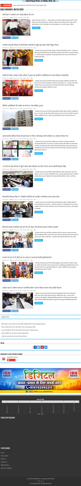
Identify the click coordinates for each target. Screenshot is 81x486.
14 (30, 408)
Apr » (42, 414)
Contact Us (4, 462)
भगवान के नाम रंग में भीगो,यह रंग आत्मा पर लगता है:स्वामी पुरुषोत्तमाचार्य (26, 257)
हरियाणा (31, 48)
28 (30, 412)
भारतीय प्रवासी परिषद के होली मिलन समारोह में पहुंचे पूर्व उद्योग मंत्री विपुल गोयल (30, 45)
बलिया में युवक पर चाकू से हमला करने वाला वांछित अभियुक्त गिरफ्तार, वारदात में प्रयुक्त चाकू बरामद (23, 324)
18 (74, 408)
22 (41, 410)
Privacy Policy (4, 456)
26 (7, 412)
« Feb (38, 414)
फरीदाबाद (24, 48)
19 (7, 410)
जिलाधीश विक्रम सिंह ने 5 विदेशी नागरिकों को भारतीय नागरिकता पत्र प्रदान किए (30, 196)
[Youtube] (42, 347)
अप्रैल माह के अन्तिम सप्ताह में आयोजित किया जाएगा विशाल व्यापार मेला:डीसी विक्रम (31, 288)
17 (63, 408)
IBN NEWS (37, 478)
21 (30, 410)
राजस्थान (24, 17)
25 (74, 410)
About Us (3, 459)
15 (41, 408)
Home (2, 452)
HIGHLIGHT (14, 17)
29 (41, 412)
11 (74, 406)
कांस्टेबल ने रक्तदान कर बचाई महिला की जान (18, 14)
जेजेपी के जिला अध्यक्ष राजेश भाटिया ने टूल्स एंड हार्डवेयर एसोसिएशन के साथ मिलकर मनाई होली (35, 75)
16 (53, 408)
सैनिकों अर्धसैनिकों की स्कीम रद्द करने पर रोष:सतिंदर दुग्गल (22, 105)
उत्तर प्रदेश (20, 17)
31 (63, 412)
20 (18, 410)
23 (53, 410)
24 (63, 410)
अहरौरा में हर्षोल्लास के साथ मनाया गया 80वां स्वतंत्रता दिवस (14, 333)
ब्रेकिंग (28, 48)
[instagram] (45, 347)
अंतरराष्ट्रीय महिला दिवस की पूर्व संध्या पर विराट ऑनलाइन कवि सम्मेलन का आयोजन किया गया (35, 136)
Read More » (36, 28)
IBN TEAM (51, 478)
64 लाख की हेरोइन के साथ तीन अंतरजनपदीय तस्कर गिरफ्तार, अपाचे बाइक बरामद (30, 5)
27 (18, 412)
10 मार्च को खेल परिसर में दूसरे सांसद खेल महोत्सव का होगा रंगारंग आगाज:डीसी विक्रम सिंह (34, 166)
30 (53, 412)
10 (63, 406)
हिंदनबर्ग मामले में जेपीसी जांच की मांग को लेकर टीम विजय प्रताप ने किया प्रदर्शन (30, 227)
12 (7, 408)
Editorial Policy (5, 465)
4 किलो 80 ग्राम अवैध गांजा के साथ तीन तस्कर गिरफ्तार (14, 336)
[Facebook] (35, 347)
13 (18, 408)
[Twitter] (38, 347)
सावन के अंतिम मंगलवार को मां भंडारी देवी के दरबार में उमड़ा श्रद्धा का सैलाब (18, 327)
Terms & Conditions (6, 468)
